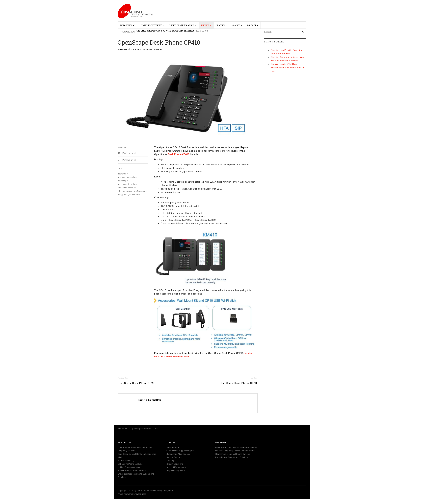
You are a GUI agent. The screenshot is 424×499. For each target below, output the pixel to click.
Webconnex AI (127, 25)
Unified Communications (182, 25)
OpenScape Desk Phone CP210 (136, 383)
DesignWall (168, 491)
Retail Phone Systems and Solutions (231, 457)
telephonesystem (125, 191)
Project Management (175, 470)
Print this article (129, 160)
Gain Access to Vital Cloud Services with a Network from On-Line (288, 67)
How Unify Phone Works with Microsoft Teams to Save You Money (175, 31)
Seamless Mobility (126, 461)
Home (124, 429)
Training (170, 461)
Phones (205, 25)
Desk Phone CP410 (178, 154)
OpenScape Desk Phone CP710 (239, 383)
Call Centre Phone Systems (130, 464)
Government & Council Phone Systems (232, 454)
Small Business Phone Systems (132, 470)
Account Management (176, 467)
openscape (123, 181)
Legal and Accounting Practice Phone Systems (236, 447)
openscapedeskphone (128, 184)
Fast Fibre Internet (151, 25)
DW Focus (155, 491)
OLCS (139, 491)
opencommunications (127, 177)
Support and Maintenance (178, 454)
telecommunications (127, 188)
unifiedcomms (140, 191)
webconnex (135, 195)
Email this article (129, 153)
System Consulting (174, 464)
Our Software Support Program (180, 451)
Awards (236, 25)
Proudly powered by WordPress (132, 494)
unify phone (123, 195)
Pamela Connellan (153, 49)
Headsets (221, 25)
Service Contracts (174, 457)
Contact (252, 25)
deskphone (123, 174)
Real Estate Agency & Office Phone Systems (235, 451)
